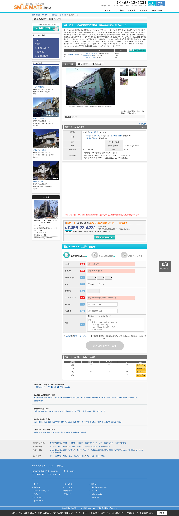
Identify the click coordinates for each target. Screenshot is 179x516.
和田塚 (93, 57)
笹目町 (76, 54)
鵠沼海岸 (53, 447)
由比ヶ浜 (94, 53)
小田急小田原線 (55, 452)
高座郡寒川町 (132, 398)
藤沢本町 (58, 456)
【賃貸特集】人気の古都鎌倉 (60, 387)
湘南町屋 (100, 422)
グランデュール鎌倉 (39, 150)
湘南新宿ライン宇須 (112, 450)
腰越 (42, 411)
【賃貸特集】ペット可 (41, 387)
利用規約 (68, 336)
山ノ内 (54, 411)
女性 (102, 284)
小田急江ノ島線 (81, 450)
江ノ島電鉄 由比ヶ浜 (42, 48)
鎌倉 (91, 55)
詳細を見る (141, 365)
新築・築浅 (95, 497)
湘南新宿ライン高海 (66, 450)
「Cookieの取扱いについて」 (130, 513)
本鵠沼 (101, 447)
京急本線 (124, 450)
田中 (59, 447)
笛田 (98, 411)
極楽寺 (68, 411)
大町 (63, 411)
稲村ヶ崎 (64, 422)
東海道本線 (54, 450)
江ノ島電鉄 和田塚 (41, 56)
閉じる (162, 513)
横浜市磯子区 (38, 398)
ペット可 (94, 491)
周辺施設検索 (67, 491)
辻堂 (92, 456)
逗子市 (108, 398)
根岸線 (131, 450)
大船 (59, 411)
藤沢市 (88, 398)
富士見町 (93, 422)
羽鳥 (86, 447)
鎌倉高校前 (56, 422)
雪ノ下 (103, 411)
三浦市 (113, 398)
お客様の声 (67, 494)
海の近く (94, 484)
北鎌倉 (40, 422)
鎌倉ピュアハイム (39, 181)
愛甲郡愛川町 (38, 401)
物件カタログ (38, 501)
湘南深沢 (107, 422)
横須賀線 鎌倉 (40, 52)
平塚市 (82, 398)
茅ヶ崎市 (102, 398)
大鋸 (69, 447)
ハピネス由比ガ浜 (39, 87)
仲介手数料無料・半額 (99, 487)
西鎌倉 (89, 411)
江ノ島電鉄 (86, 53)
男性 (92, 284)
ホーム (36, 484)
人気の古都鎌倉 (97, 494)
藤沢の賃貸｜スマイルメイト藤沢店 (47, 466)
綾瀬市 (125, 398)
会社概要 (37, 487)
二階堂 (83, 411)
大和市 (119, 398)
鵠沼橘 (107, 447)
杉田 (97, 456)
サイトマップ (38, 497)
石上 (70, 456)
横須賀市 (76, 398)
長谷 (93, 411)
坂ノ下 (74, 411)
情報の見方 (142, 124)
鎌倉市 (71, 54)
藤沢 (64, 447)
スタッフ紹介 (67, 487)
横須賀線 (86, 55)
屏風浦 (103, 456)
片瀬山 (119, 422)
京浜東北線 (139, 450)
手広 (78, 411)
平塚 (88, 456)
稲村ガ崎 (48, 411)
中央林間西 (94, 447)
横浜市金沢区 (49, 398)
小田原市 (95, 398)
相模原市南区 (67, 398)
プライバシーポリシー (81, 336)
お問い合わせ (67, 484)
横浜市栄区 (58, 398)
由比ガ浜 (37, 411)
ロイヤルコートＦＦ (39, 118)
